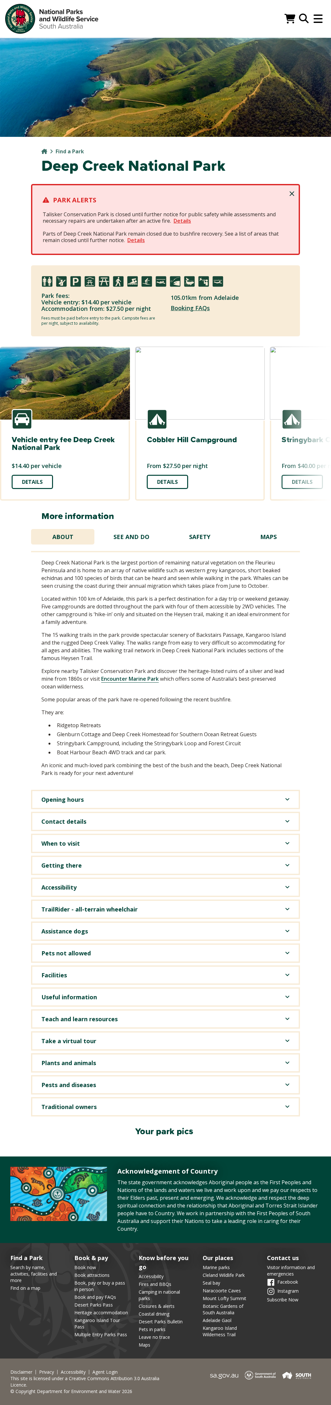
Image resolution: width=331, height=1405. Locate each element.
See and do (131, 537)
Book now (85, 1267)
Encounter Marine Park (130, 678)
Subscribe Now (282, 1300)
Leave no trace (154, 1337)
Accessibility (151, 1276)
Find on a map (25, 1288)
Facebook (287, 1281)
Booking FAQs (190, 308)
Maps (268, 537)
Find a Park (70, 151)
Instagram (288, 1291)
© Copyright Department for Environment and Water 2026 (71, 1391)
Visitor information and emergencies (291, 1270)
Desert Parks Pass (93, 1305)
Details (182, 220)
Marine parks (216, 1267)
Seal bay (211, 1283)
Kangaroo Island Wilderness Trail (220, 1331)
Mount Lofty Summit (224, 1298)
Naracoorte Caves (222, 1291)
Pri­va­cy (46, 1372)
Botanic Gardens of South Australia (223, 1309)
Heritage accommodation (101, 1312)
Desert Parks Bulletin (161, 1321)
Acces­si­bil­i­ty (73, 1372)
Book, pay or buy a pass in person (99, 1286)
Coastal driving (154, 1314)
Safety (199, 537)
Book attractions (92, 1275)
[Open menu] (318, 19)
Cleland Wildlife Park (224, 1275)
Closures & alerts (157, 1306)
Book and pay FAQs (95, 1297)
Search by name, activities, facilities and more (33, 1273)
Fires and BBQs (155, 1284)
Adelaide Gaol (217, 1320)
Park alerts (74, 200)
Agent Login (105, 1372)
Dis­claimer (21, 1372)
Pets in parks (152, 1329)
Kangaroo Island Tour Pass (97, 1323)
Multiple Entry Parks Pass (100, 1334)
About (62, 537)
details (32, 481)
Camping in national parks (159, 1295)
